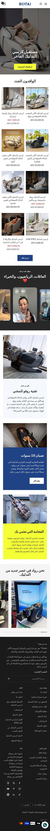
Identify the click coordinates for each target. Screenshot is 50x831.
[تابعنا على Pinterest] (14, 789)
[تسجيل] (9, 679)
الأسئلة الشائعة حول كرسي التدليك (14, 703)
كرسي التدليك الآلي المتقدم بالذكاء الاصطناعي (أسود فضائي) (37, 158)
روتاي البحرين (41, 778)
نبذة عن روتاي (16, 692)
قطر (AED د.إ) (40, 805)
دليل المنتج (42, 716)
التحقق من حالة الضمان (37, 702)
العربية (26, 805)
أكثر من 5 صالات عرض (35, 657)
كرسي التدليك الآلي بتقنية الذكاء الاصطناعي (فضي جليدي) (12, 200)
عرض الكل (25, 258)
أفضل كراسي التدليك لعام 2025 (13, 721)
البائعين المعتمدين (18, 660)
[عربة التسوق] (4, 4)
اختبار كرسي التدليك (14, 735)
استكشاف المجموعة (25, 67)
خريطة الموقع (16, 740)
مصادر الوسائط (40, 730)
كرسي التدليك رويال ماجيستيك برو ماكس (37, 198)
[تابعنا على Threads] (8, 783)
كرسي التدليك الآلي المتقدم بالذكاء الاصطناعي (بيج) (37, 115)
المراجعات (43, 721)
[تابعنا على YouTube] (8, 789)
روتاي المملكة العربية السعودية (38, 767)
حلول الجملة (42, 726)
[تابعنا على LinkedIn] (14, 794)
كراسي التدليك (25, 648)
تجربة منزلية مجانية (39, 697)
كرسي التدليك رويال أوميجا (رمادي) (13, 115)
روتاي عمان (42, 773)
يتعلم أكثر (36, 481)
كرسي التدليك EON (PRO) (37, 239)
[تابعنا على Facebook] (19, 783)
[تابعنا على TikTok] (19, 794)
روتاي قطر (42, 752)
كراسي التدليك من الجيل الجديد (14, 729)
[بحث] (41, 4)
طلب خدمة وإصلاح (39, 706)
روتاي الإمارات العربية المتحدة (38, 759)
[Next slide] (45, 305)
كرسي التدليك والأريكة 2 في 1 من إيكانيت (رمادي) (13, 240)
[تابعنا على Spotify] (8, 794)
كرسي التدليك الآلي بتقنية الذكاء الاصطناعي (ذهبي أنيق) (12, 158)
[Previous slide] (5, 305)
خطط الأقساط (41, 711)
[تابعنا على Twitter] (14, 783)
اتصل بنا (44, 692)
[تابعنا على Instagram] (19, 789)
